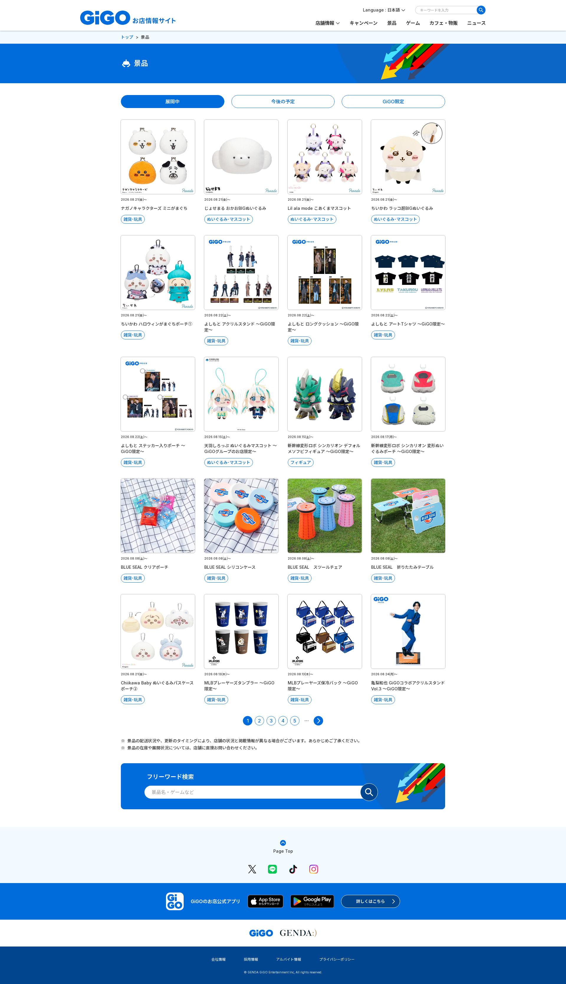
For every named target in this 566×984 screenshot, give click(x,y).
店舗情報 (324, 23)
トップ (127, 37)
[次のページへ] (318, 720)
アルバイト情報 (288, 959)
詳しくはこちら (370, 901)
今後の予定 (283, 101)
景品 (391, 23)
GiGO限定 (393, 101)
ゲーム (413, 23)
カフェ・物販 (444, 23)
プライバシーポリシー (337, 959)
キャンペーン (364, 23)
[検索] (481, 10)
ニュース (476, 23)
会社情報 (218, 959)
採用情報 (251, 959)
